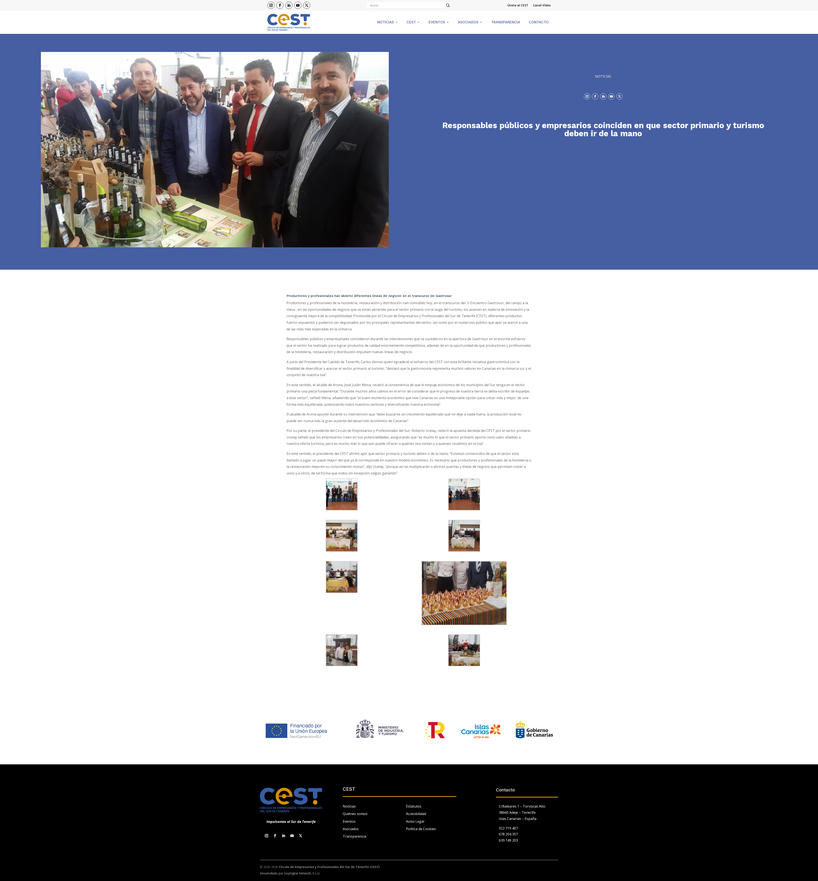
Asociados (468, 22)
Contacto (539, 22)
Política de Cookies (421, 829)
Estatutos (413, 806)
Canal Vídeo (542, 5)
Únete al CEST (517, 5)
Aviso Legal (415, 821)
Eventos (437, 22)
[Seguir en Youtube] (297, 5)
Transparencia (505, 22)
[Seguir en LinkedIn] (288, 5)
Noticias (385, 22)
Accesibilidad (416, 813)
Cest (411, 22)
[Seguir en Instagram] (271, 5)
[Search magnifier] (448, 5)
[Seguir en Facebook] (280, 5)
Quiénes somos (355, 813)
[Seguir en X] (306, 5)
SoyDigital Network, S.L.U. (302, 873)
